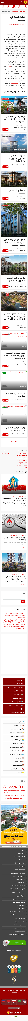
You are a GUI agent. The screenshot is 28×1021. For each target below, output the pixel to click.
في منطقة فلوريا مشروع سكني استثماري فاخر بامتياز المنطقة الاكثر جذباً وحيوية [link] (15, 318)
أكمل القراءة (23, 508)
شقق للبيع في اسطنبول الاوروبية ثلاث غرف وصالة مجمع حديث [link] (15, 355)
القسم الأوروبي (15, 83)
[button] (2, 2)
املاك (23, 98)
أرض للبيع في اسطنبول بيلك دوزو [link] (16, 394)
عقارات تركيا (12, 24)
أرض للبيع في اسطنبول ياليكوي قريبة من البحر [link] (16, 429)
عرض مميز (21, 99)
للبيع (26, 98)
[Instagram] (9, 1008)
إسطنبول (9, 66)
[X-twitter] (12, 1008)
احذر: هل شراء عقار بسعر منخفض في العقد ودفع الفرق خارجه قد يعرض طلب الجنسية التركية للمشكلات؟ (14, 627)
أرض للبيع (4, 373)
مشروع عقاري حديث (6, 99)
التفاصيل (5, 129)
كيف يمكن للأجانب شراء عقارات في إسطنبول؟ (14, 538)
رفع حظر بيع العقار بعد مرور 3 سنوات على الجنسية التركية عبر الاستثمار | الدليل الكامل (14, 621)
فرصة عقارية (17, 294)
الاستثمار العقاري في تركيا (20, 785)
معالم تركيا (14, 574)
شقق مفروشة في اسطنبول (17, 793)
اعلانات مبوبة (5, 334)
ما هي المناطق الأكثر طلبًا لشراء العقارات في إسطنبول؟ (15, 578)
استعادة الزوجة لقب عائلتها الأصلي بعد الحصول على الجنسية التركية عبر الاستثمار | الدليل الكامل (14, 615)
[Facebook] (15, 1008)
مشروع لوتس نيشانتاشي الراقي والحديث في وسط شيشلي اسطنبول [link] (15, 242)
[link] (14, 105)
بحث (23, 601)
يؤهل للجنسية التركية (6, 136)
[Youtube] (18, 1008)
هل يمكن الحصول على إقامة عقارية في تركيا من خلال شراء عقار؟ (14, 499)
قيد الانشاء (14, 294)
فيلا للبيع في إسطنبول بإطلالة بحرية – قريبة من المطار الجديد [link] (15, 119)
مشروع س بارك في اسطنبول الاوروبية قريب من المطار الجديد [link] (15, 158)
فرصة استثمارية (20, 294)
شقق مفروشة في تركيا (8, 793)
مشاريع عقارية (7, 798)
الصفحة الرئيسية (22, 11)
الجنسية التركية (16, 787)
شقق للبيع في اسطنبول (12, 790)
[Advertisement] (14, 655)
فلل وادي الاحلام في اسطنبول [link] (17, 191)
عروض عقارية (16, 99)
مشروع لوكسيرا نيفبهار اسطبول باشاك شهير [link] (16, 279)
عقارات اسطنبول (15, 11)
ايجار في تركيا (7, 787)
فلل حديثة (12, 99)
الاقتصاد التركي (13, 785)
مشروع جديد (12, 173)
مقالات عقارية (15, 496)
